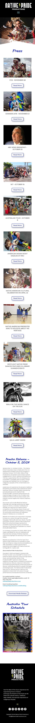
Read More (17, 85)
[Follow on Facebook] (10, 709)
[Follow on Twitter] (25, 709)
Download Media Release (17, 593)
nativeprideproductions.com (12, 581)
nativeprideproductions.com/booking (14, 585)
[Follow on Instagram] (13, 709)
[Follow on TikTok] (19, 709)
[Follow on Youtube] (16, 709)
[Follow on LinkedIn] (22, 709)
